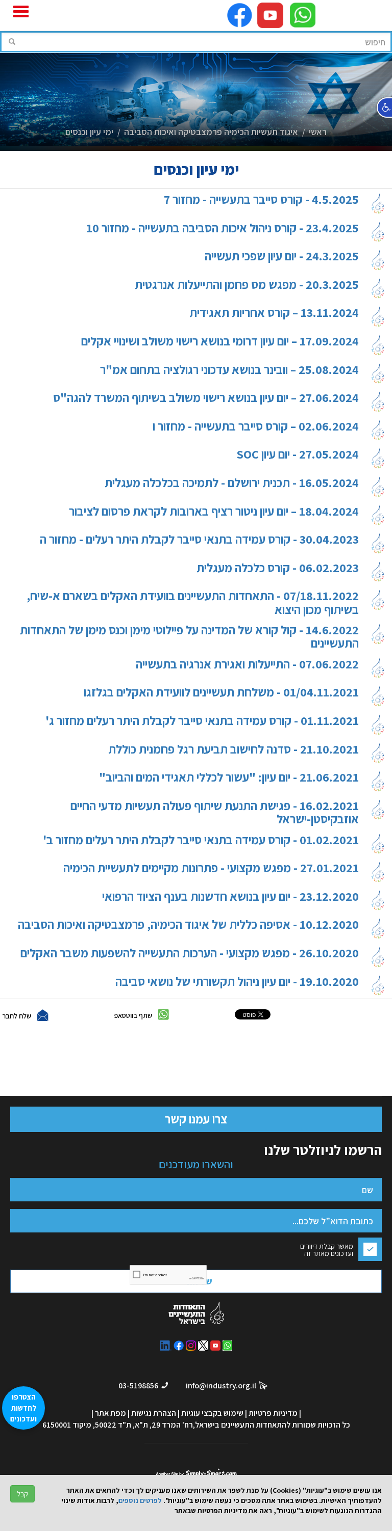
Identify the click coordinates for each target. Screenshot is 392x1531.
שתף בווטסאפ (133, 1015)
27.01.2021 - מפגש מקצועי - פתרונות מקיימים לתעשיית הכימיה (211, 868)
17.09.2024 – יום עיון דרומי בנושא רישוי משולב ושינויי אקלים (220, 341)
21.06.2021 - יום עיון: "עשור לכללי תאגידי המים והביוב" (229, 777)
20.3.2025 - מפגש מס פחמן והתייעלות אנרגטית (247, 285)
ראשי (318, 132)
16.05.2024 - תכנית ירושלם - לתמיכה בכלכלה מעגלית (232, 483)
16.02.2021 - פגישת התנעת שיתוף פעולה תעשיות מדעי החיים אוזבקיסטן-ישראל (214, 812)
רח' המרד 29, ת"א (164, 1424)
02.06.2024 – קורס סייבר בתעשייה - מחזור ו (256, 426)
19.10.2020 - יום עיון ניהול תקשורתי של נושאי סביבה (237, 982)
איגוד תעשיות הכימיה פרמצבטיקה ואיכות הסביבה (211, 132)
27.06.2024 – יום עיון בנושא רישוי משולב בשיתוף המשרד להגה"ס (206, 398)
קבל (22, 1493)
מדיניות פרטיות (273, 1413)
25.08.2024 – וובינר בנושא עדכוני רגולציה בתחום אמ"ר (229, 370)
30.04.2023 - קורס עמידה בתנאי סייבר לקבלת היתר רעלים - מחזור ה (199, 539)
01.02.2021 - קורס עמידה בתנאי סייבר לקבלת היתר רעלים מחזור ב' (201, 840)
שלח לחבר (16, 1015)
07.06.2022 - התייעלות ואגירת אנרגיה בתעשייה (247, 664)
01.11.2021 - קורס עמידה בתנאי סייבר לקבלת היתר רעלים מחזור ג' (202, 721)
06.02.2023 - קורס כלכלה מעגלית (278, 568)
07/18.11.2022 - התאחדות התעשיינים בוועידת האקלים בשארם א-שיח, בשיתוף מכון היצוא (193, 602)
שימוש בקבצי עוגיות (212, 1413)
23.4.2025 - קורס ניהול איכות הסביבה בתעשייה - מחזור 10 (222, 228)
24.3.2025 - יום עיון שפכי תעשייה (282, 256)
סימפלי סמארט (196, 1471)
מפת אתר (110, 1413)
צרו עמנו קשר (196, 1119)
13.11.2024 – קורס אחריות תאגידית (274, 313)
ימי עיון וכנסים (89, 132)
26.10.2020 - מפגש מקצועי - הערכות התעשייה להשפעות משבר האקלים (189, 953)
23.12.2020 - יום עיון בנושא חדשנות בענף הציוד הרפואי (230, 897)
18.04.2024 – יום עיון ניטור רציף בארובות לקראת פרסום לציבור (214, 511)
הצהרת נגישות (153, 1413)
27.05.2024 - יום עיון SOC (297, 454)
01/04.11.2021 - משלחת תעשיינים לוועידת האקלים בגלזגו (221, 692)
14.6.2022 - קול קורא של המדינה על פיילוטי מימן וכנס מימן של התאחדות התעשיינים (189, 636)
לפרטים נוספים (140, 1500)
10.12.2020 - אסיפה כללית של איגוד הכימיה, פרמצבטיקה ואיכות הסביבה (188, 925)
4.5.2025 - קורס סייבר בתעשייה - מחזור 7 (261, 200)
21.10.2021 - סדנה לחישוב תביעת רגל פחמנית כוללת (233, 749)
